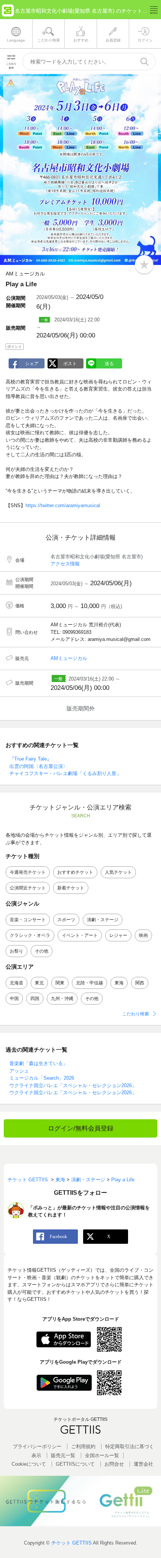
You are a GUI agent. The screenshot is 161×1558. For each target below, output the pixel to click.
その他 (41, 951)
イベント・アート (80, 935)
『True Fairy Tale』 (30, 759)
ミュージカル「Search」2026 (41, 1078)
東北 (39, 982)
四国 (34, 998)
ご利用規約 (83, 1446)
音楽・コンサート (28, 919)
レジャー (118, 935)
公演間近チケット (28, 888)
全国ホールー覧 (102, 1455)
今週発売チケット (28, 872)
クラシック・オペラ (30, 935)
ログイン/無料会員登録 (80, 1128)
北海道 (16, 982)
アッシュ (19, 1071)
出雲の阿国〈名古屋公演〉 (38, 766)
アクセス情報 (65, 564)
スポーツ (66, 919)
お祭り (16, 951)
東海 (119, 982)
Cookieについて (29, 1464)
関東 (59, 982)
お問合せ (114, 1464)
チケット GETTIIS (71, 1543)
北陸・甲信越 (89, 982)
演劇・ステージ (102, 919)
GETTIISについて (75, 1464)
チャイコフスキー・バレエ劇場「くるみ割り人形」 (65, 773)
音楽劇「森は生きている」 (38, 1063)
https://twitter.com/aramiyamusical (62, 505)
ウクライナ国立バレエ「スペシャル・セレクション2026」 (73, 1085)
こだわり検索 (135, 1013)
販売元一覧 (63, 1455)
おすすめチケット (75, 872)
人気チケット (118, 872)
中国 (14, 998)
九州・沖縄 (62, 998)
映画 (143, 935)
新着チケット (70, 888)
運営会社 (143, 1464)
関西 (139, 982)
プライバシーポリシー (37, 1446)
